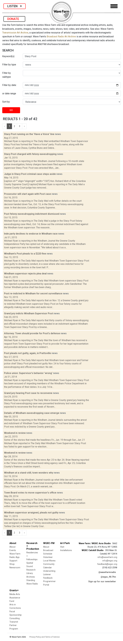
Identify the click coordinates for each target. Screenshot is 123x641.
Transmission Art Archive (15, 32)
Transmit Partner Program (13, 625)
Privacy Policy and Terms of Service (44, 637)
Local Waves (49, 560)
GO (11, 110)
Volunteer (48, 557)
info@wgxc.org (109, 560)
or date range (9, 93)
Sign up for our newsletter (102, 581)
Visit (62, 547)
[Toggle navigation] (114, 6)
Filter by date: (9, 85)
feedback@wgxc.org (107, 564)
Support (13, 560)
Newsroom (14, 567)
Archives (30, 577)
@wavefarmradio (107, 572)
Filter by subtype (6, 75)
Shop (12, 564)
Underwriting (49, 571)
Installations (66, 550)
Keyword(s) (8, 56)
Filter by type (9, 64)
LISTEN (14, 6)
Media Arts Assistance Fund (14, 597)
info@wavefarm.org (107, 557)
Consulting (14, 618)
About (12, 547)
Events (12, 550)
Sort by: (6, 101)
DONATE (14, 19)
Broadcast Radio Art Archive (61, 36)
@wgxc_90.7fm (108, 577)
